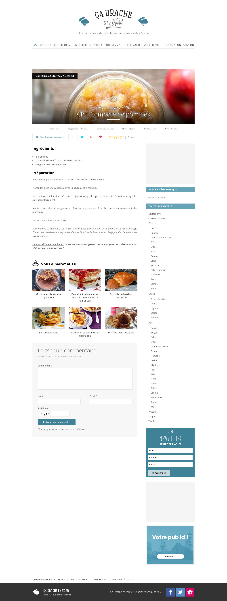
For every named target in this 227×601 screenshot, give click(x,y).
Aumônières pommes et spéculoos (85, 334)
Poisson (152, 411)
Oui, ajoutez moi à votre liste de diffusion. (63, 429)
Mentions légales (121, 579)
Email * (93, 396)
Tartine (154, 402)
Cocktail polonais (156, 218)
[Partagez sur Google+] (91, 137)
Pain (153, 369)
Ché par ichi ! (134, 45)
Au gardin (188, 45)
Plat (150, 322)
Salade (154, 312)
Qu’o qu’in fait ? (48, 45)
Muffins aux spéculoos (121, 332)
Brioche (154, 232)
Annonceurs (100, 579)
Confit (154, 303)
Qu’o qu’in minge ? (115, 45)
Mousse (155, 265)
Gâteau (154, 256)
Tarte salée (156, 397)
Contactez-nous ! (79, 579)
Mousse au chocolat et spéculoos (49, 296)
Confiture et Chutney (49, 76)
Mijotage (155, 365)
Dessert (69, 76)
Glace (153, 260)
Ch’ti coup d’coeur (91, 45)
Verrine (154, 283)
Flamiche (155, 355)
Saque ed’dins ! (151, 45)
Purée (154, 383)
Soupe (151, 416)
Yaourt (154, 288)
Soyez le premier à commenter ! (52, 137)
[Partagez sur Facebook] (73, 137)
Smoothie (155, 274)
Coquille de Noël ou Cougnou (121, 296)
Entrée (151, 293)
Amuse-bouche (158, 298)
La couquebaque (48, 332)
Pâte (153, 374)
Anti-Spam (43, 408)
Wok (153, 406)
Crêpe (154, 246)
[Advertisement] (113, 59)
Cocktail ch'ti (154, 213)
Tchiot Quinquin (171, 45)
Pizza (153, 378)
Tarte (153, 279)
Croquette (156, 351)
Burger (154, 332)
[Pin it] (100, 137)
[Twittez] (82, 137)
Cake (153, 337)
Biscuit (154, 228)
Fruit (153, 251)
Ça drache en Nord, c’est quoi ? (48, 579)
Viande (151, 421)
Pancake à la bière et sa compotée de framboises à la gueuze (85, 297)
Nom (41, 396)
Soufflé (154, 392)
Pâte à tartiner (158, 269)
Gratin (154, 360)
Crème (154, 242)
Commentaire (45, 365)
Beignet (155, 327)
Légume (155, 308)
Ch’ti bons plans (69, 45)
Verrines (155, 317)
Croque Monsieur (159, 346)
